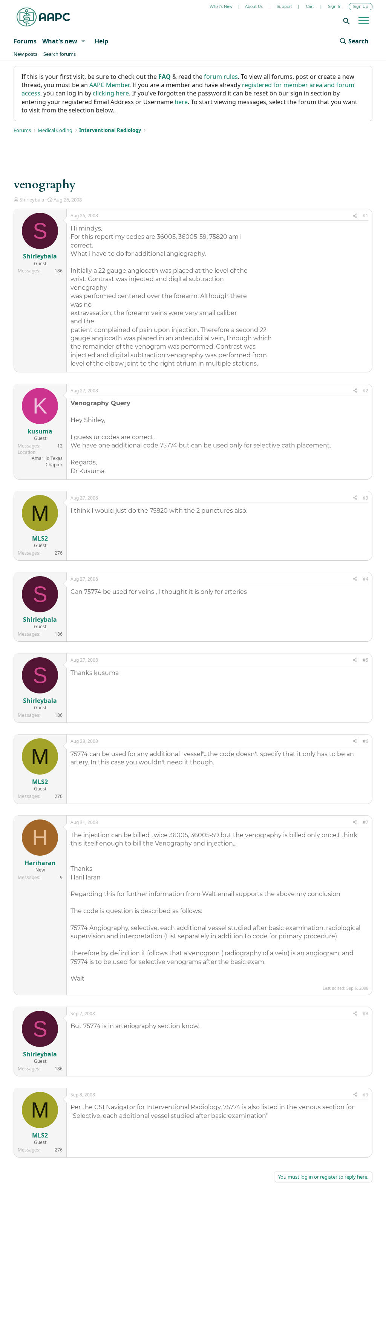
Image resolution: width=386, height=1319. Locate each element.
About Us (254, 6)
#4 (365, 579)
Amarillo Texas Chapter (47, 461)
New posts (25, 54)
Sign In (335, 6)
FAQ (164, 76)
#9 (365, 1094)
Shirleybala (32, 199)
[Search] (345, 20)
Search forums (59, 54)
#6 (365, 741)
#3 (365, 498)
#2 (365, 390)
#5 (365, 660)
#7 (365, 822)
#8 (365, 1013)
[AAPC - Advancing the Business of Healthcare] (43, 17)
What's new (59, 41)
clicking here (111, 93)
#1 (365, 215)
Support (284, 6)
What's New (221, 6)
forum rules (221, 76)
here (181, 102)
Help (101, 41)
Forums (25, 41)
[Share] (355, 216)
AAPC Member (109, 85)
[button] (83, 41)
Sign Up (360, 6)
